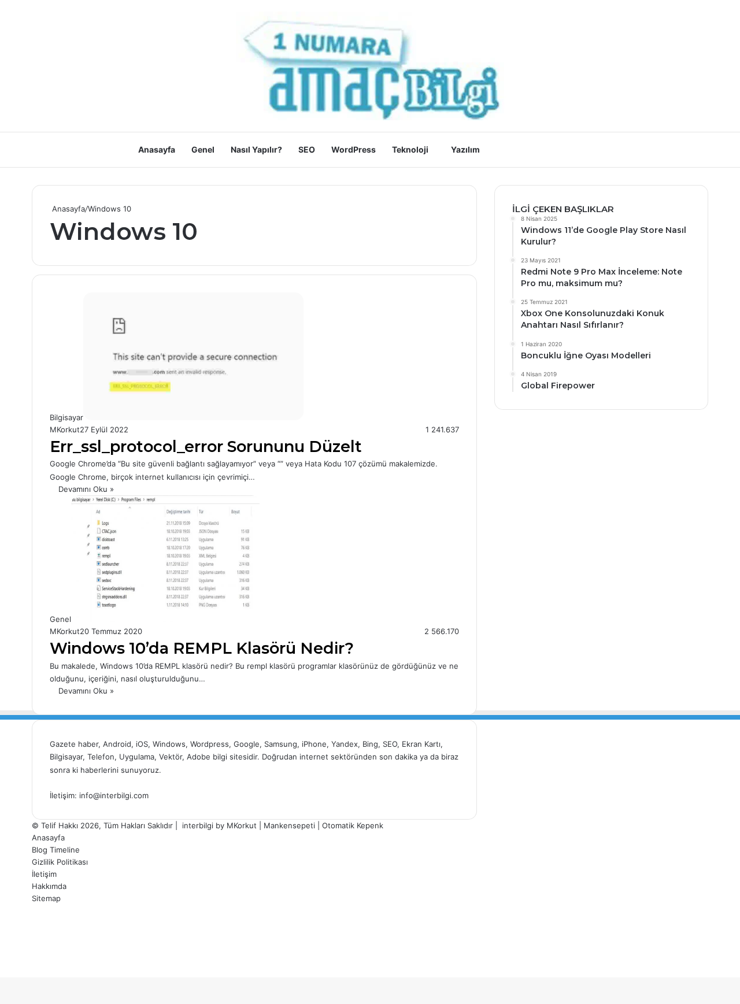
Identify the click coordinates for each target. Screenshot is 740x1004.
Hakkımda (49, 886)
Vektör (170, 756)
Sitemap (46, 898)
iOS (142, 744)
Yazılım (465, 149)
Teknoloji (410, 149)
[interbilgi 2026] (370, 66)
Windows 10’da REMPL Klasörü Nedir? (202, 648)
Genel (202, 149)
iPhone (314, 744)
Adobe (200, 756)
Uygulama (136, 756)
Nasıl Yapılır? (256, 149)
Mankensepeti (289, 825)
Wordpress (209, 744)
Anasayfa (156, 149)
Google (247, 744)
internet (313, 756)
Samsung (280, 744)
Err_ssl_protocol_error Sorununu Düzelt (206, 446)
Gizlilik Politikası (60, 861)
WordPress (353, 149)
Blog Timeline (56, 849)
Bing (370, 744)
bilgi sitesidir (235, 756)
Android (117, 744)
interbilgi (197, 825)
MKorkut (65, 429)
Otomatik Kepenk (352, 825)
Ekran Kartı (421, 744)
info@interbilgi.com (114, 795)
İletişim (44, 874)
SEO (306, 149)
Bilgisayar (66, 756)
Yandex (344, 744)
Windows (169, 744)
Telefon (100, 756)
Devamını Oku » (86, 489)
